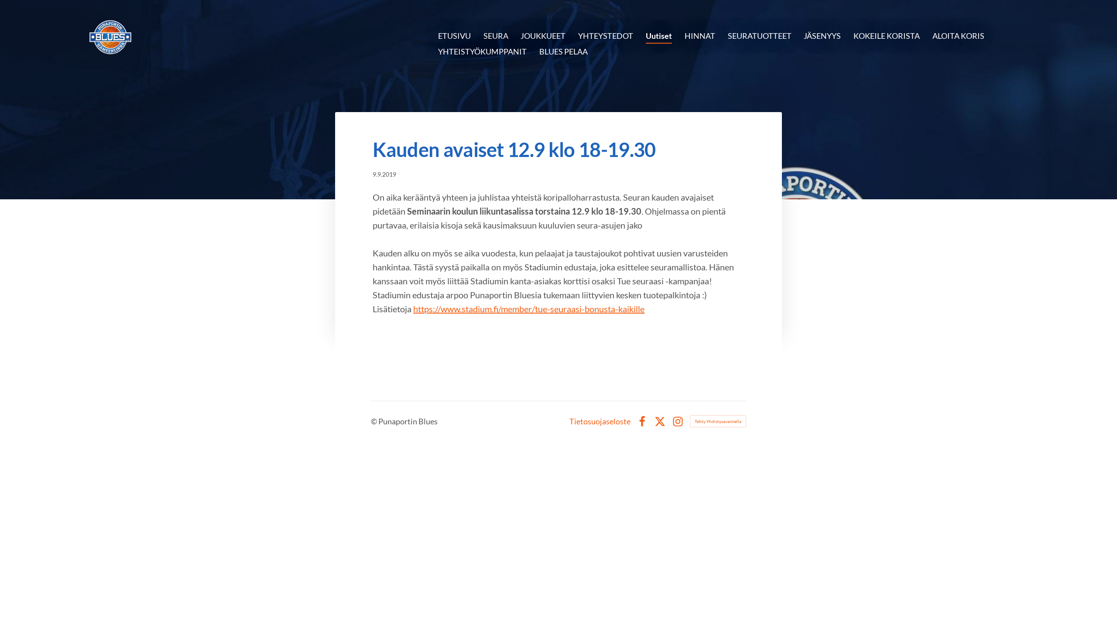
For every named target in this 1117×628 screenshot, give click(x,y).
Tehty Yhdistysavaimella (718, 421)
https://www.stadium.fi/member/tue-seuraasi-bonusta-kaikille (528, 309)
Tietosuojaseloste (599, 421)
